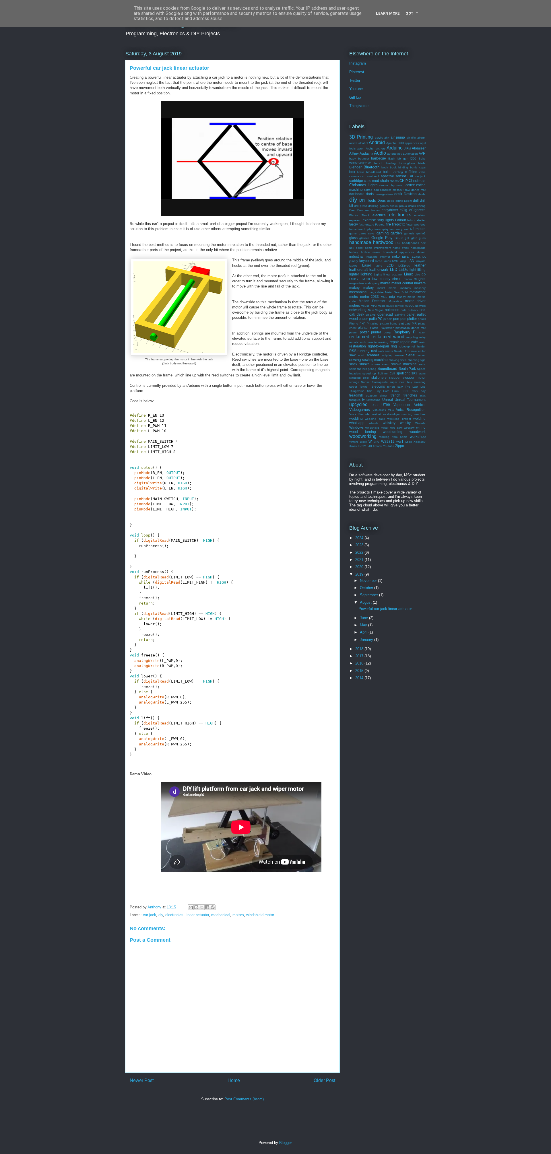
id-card (421, 252)
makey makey (361, 288)
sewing (355, 360)
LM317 (353, 279)
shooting (413, 360)
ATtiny (354, 153)
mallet (381, 288)
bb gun (402, 158)
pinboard (405, 323)
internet (385, 256)
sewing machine (375, 360)
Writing (373, 441)
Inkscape (372, 256)
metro (353, 296)
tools (405, 391)
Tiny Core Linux (387, 391)
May (364, 625)
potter (364, 332)
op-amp (371, 314)
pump (387, 332)
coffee (410, 185)
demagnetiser (384, 194)
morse (412, 296)
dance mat (418, 189)
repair (394, 342)
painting (400, 314)
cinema (384, 185)
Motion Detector (372, 301)
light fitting (418, 269)
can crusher (368, 176)
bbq (413, 158)
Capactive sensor (392, 176)
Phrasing (373, 323)
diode (422, 194)
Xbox (408, 441)
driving (421, 205)
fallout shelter (416, 220)
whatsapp (356, 423)
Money (401, 296)
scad (361, 355)
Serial (410, 355)
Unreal (387, 399)
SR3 (414, 373)
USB (375, 405)
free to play (365, 229)
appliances (412, 143)
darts (370, 194)
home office (401, 247)
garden (396, 233)
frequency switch (400, 229)
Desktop (410, 194)
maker (385, 283)
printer (376, 332)
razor (422, 332)
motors (238, 915)
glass (353, 238)
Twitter (354, 80)
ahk (386, 137)
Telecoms (377, 386)
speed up (369, 373)
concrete (385, 189)
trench (395, 395)
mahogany (372, 283)
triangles (354, 399)
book (384, 167)
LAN (411, 261)
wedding (356, 418)
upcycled (358, 404)
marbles (405, 288)
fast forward (366, 224)
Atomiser (419, 148)
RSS (352, 351)
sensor (399, 355)
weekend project (399, 418)
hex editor (356, 247)
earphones (372, 210)
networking (357, 310)
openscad (385, 314)
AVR (422, 153)
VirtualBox (379, 409)
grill (407, 238)
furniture (419, 229)
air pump (398, 137)
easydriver (390, 210)
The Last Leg (415, 386)
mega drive (376, 292)
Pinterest (356, 72)
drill (416, 200)
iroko (396, 256)
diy (160, 915)
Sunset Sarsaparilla (374, 382)
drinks (412, 205)
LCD (390, 265)
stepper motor (414, 377)
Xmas (353, 446)
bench (378, 163)
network (420, 305)
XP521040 (365, 446)
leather (420, 265)
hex (423, 242)
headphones (410, 242)
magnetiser (356, 283)
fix (403, 224)
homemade (418, 247)
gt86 (414, 238)
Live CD (420, 274)
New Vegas (375, 310)
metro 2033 (369, 296)
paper (363, 318)
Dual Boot (356, 210)
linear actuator (197, 915)
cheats (394, 180)
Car (410, 176)
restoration (357, 346)
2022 (359, 552)
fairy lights (385, 220)
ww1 (399, 441)
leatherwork (378, 269)
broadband (373, 172)
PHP (363, 323)
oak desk (356, 314)
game (353, 233)
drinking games (378, 205)
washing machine (413, 414)
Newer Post (142, 1080)
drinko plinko (398, 205)
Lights (378, 274)
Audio (380, 153)
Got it (412, 13)
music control (394, 305)
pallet (411, 314)
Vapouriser (401, 405)
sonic (422, 364)
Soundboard (387, 368)
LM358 (365, 279)
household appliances (398, 252)
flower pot (412, 224)
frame (353, 229)
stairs (422, 373)
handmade (360, 242)
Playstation (387, 327)
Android (377, 142)
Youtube (356, 89)
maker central (402, 283)
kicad (378, 261)
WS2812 (388, 441)
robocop (404, 346)
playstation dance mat (410, 327)
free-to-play (381, 229)
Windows (356, 427)
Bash (391, 158)
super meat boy (401, 382)
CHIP (403, 180)
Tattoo (363, 386)
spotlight (403, 373)
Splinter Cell (386, 373)
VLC (391, 409)
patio (373, 318)
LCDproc (404, 265)
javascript (418, 256)
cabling (398, 172)
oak (423, 310)
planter (363, 327)
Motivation (395, 301)
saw (352, 355)
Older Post (324, 1080)
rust (374, 351)
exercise (369, 220)
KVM (395, 261)
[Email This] (191, 907)
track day (419, 391)
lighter (354, 274)
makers (420, 283)
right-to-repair (378, 346)
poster (353, 332)
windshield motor (260, 915)
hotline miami (370, 252)
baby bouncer (359, 158)
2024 (359, 538)
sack (381, 351)
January (367, 640)
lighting (366, 274)
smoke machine (404, 364)
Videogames (359, 409)
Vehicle (420, 405)
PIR (414, 323)
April (364, 632)
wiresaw (409, 427)
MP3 (374, 305)
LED (393, 269)
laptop (353, 265)
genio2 (421, 233)
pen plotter (408, 318)
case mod (371, 180)
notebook (392, 310)
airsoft (353, 143)
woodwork (418, 432)
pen (396, 318)
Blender (355, 167)
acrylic (379, 137)
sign (423, 360)
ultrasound (373, 399)
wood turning (362, 432)
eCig (403, 210)
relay (422, 337)
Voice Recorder (359, 414)
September (369, 595)
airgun (421, 137)
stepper (395, 377)
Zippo (399, 446)
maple (393, 288)
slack (353, 364)
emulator (420, 215)
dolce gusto (395, 200)
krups (387, 261)
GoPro (399, 238)
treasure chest (376, 395)
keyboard (366, 261)
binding (391, 163)
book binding (399, 167)
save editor (418, 351)
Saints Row (401, 351)
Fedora (380, 224)
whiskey (389, 423)
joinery (353, 261)
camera (354, 176)
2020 (359, 567)
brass (360, 172)
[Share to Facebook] (207, 907)
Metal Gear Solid (396, 292)
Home (234, 1080)
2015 (359, 671)
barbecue (378, 158)
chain (384, 180)
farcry (353, 224)
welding (419, 418)
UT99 (385, 405)
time (369, 391)
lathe (379, 265)
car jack (149, 915)
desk (398, 194)
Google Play (382, 238)
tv (363, 399)
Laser (366, 265)
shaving (394, 360)
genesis (409, 233)
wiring (421, 427)
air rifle (411, 137)
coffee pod (371, 189)
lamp (403, 261)
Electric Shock (359, 215)
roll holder (419, 346)
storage (354, 382)
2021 (359, 559)
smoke (364, 364)
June (364, 618)
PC (380, 318)
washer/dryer (391, 414)
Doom (408, 200)
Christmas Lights (363, 185)
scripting (387, 355)
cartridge (356, 180)
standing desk (359, 377)
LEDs (403, 269)
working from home (393, 436)
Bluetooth (371, 167)
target (353, 386)
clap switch (397, 185)
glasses (364, 238)
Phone (353, 323)
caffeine (411, 172)
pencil (422, 318)
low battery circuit (386, 279)
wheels (373, 423)
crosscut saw (401, 189)
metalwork (418, 292)
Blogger (285, 1143)
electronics (174, 915)
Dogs (381, 200)
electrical (379, 215)
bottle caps (418, 167)
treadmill (356, 395)
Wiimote (420, 423)
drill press (360, 205)
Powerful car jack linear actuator (385, 609)
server (422, 355)
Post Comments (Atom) (244, 1099)
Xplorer (377, 446)
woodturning (392, 432)
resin (422, 342)
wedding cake (375, 418)
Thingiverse (358, 106)
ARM (407, 148)
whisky (405, 423)
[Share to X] (202, 907)
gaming (383, 233)
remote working (378, 342)
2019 (359, 574)
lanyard (421, 261)
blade (422, 163)
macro (408, 279)
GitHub (355, 97)
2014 (359, 678)
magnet (420, 279)
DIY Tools (367, 200)
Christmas (417, 180)
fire (388, 224)
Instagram (357, 63)
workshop (418, 436)
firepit (396, 224)
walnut (376, 414)
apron (360, 148)
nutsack (413, 310)
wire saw (396, 427)
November (369, 580)
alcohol (363, 143)
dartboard (356, 194)
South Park (407, 368)
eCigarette (417, 210)
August (366, 602)
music (381, 305)
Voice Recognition (411, 409)
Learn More (388, 13)
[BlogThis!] (196, 907)
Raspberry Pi (404, 332)
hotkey (353, 252)
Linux (408, 274)
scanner (372, 355)
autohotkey (394, 153)
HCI (397, 242)
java (405, 256)
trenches (410, 395)
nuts (403, 310)
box (352, 172)
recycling (412, 337)
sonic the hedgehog (362, 368)
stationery (379, 377)
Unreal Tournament (410, 399)
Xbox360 (420, 441)
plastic (374, 327)
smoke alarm (380, 364)
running (364, 351)
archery (380, 148)
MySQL (409, 305)
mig (392, 296)
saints (389, 351)
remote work (357, 342)
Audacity (366, 153)
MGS (384, 296)
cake (422, 172)
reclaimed (359, 336)
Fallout (400, 220)
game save (367, 233)
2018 (359, 649)
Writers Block (358, 441)
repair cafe (409, 342)
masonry (420, 288)
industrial (356, 256)
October (367, 588)
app (401, 143)
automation (410, 153)
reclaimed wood (388, 336)
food (423, 224)
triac (423, 395)
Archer (370, 148)
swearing (420, 382)
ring (394, 346)
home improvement (378, 247)
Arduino (395, 147)
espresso (355, 220)
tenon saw (394, 386)
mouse (365, 305)
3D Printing (361, 137)
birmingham (407, 163)
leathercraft (358, 269)
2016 (359, 663)
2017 (359, 656)
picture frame (389, 323)
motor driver (415, 301)
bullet (387, 172)
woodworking (363, 436)
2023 (359, 545)
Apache (391, 143)
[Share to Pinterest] (213, 907)
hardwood (383, 242)
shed (403, 360)
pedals (387, 318)
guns (422, 238)
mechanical (220, 915)
